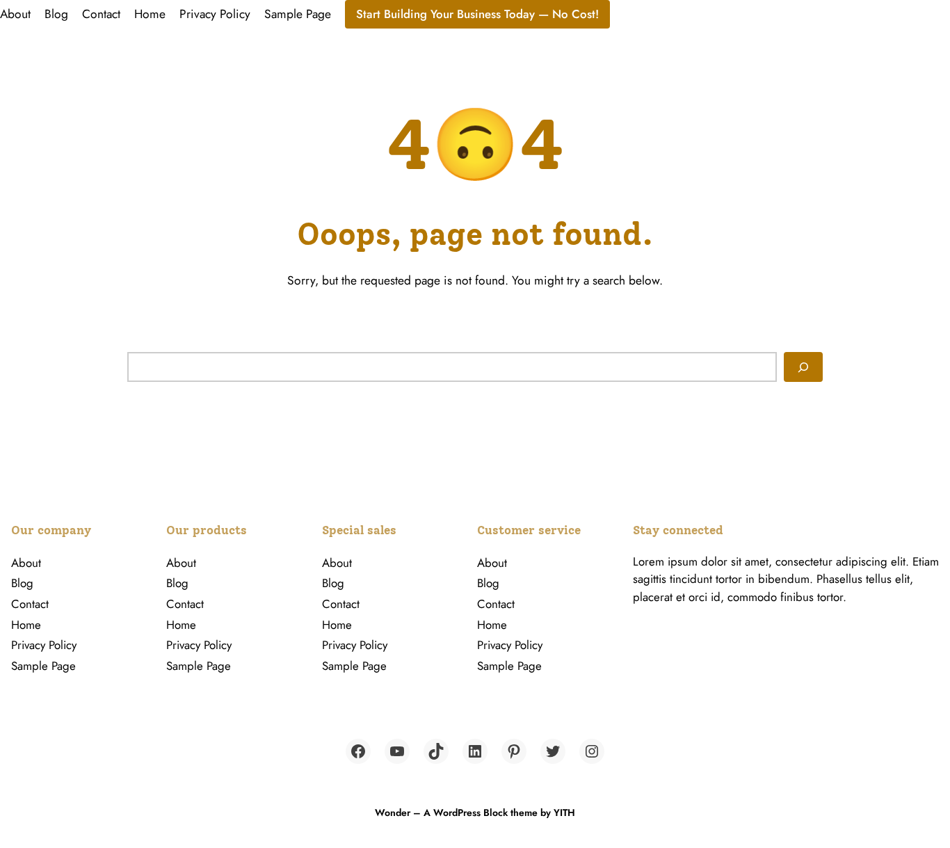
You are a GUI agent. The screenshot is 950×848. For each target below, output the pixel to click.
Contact (101, 14)
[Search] (803, 366)
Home (150, 14)
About (15, 14)
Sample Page (297, 14)
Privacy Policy (214, 14)
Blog (56, 14)
